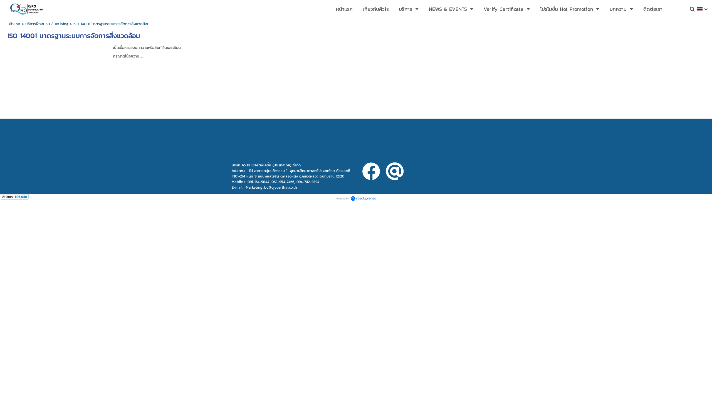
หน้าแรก (14, 24)
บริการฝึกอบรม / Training (46, 24)
